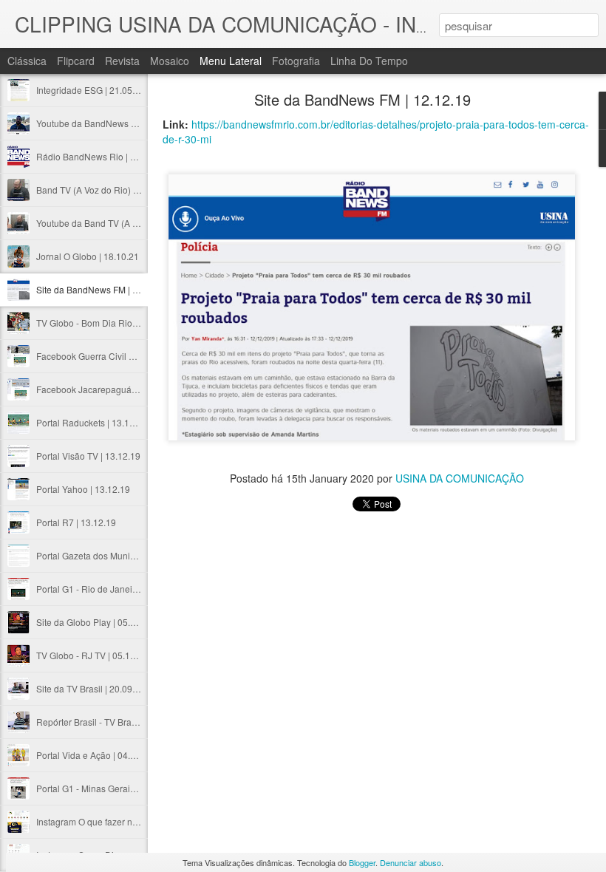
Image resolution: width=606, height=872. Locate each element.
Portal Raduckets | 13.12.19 (91, 422)
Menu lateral (231, 60)
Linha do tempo (369, 60)
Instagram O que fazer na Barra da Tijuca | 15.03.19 (139, 821)
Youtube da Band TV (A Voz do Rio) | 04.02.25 (128, 223)
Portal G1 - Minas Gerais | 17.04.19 (106, 788)
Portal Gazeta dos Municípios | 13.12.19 (116, 555)
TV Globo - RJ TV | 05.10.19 (92, 655)
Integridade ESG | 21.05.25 (90, 90)
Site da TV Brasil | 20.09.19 (90, 688)
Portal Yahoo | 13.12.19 (83, 489)
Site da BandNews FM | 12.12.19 (102, 289)
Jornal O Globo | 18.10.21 (87, 256)
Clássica (27, 60)
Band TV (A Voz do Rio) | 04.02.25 (104, 189)
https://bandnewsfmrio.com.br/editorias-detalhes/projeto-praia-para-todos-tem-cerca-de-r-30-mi (376, 131)
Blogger (362, 862)
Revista (122, 60)
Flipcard (76, 60)
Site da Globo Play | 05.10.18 (94, 622)
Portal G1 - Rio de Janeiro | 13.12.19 (109, 588)
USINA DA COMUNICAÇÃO (459, 478)
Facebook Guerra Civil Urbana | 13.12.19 (118, 356)
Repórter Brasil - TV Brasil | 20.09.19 (109, 721)
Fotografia (296, 60)
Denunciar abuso (410, 862)
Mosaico (169, 60)
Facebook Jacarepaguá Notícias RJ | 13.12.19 (129, 389)
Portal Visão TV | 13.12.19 (88, 455)
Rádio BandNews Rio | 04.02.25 (101, 156)
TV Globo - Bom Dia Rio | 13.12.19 (105, 322)
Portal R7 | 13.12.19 (76, 522)
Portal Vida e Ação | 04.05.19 (94, 755)
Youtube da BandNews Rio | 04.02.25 (111, 123)
